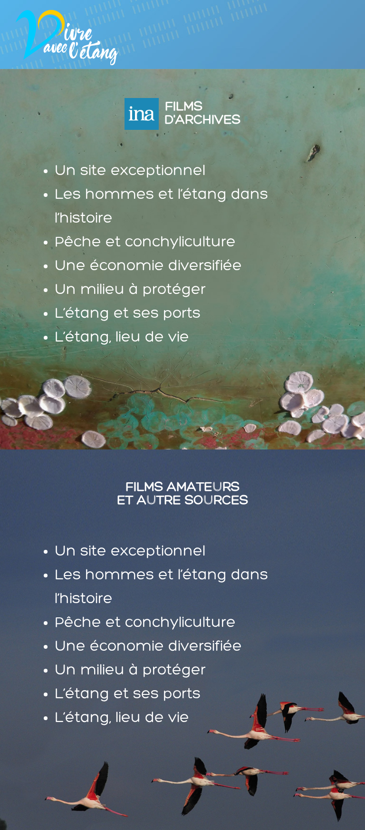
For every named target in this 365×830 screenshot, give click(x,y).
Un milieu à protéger (130, 290)
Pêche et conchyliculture (145, 242)
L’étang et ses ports (128, 314)
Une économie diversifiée (148, 266)
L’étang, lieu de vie (122, 337)
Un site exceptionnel (130, 171)
